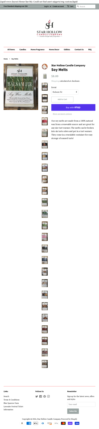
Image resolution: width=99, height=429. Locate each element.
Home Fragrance (37, 49)
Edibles (67, 49)
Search (6, 396)
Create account (58, 6)
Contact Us (79, 49)
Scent (54, 87)
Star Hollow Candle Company (48, 419)
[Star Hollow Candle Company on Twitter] (36, 397)
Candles (22, 49)
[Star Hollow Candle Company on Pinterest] (44, 397)
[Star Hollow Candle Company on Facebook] (40, 397)
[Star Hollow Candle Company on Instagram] (48, 397)
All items (11, 49)
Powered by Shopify (69, 419)
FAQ (90, 49)
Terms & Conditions (11, 400)
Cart (71, 6)
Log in (46, 6)
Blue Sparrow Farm (11, 403)
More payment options (62, 114)
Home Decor (54, 49)
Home (6, 59)
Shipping (55, 81)
